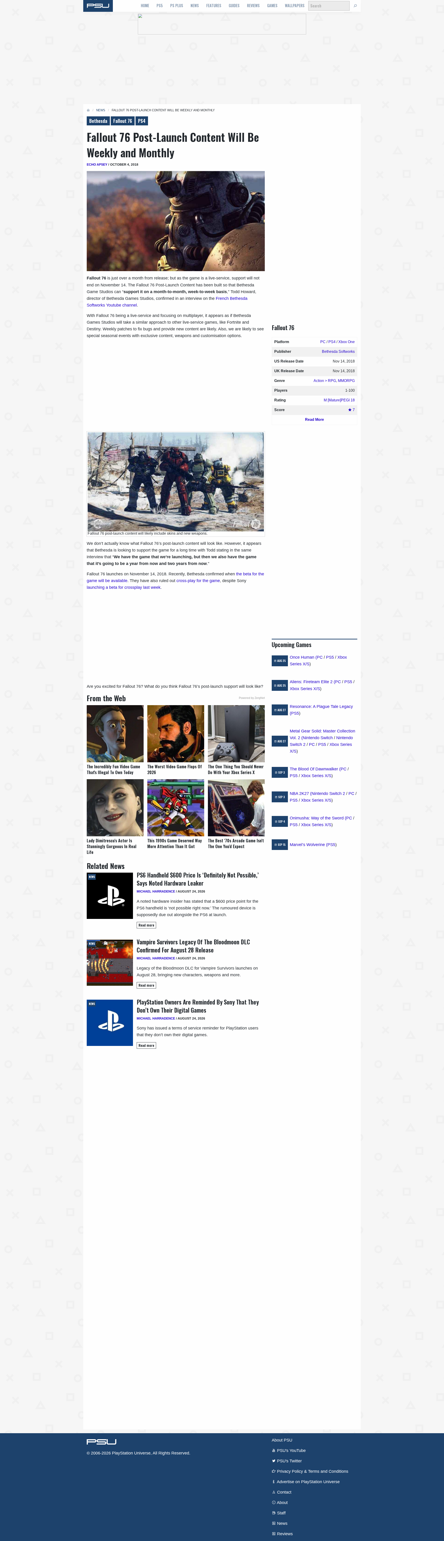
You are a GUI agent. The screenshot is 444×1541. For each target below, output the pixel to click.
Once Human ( (303, 657)
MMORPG (346, 381)
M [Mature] (332, 400)
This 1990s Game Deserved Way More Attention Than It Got (174, 843)
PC (323, 342)
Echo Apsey (97, 164)
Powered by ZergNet (252, 698)
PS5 (160, 5)
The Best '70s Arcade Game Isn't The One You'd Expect (236, 843)
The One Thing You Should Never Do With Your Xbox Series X (236, 769)
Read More (314, 420)
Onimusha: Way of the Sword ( (318, 818)
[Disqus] (176, 1239)
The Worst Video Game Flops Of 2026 (174, 769)
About (282, 1502)
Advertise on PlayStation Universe (308, 1481)
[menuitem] (145, 6)
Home (145, 5)
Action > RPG (325, 381)
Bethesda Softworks (338, 351)
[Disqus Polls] (175, 1117)
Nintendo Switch (318, 737)
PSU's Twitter (289, 1461)
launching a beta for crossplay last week (123, 587)
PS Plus (176, 5)
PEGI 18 (348, 400)
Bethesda (98, 120)
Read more (146, 925)
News (195, 5)
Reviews (253, 5)
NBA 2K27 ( (300, 793)
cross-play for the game (198, 580)
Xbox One (346, 342)
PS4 (141, 120)
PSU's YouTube (291, 1450)
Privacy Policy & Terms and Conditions (312, 1471)
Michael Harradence (156, 891)
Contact (283, 1492)
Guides (234, 5)
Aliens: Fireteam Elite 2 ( (312, 681)
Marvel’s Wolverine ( (308, 844)
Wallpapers (295, 5)
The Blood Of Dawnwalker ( (315, 769)
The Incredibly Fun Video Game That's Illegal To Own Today (113, 769)
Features (213, 5)
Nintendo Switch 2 (328, 793)
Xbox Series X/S (305, 688)
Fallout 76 (122, 120)
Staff (281, 1513)
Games (272, 5)
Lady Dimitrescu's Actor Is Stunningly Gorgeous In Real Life (111, 846)
